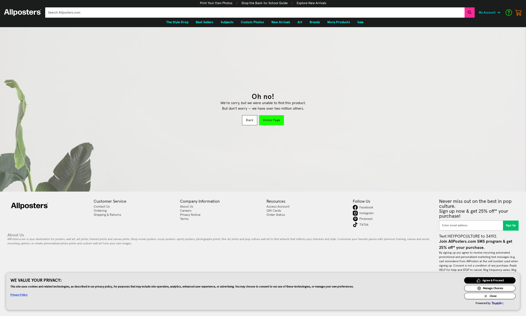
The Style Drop (177, 22)
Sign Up (511, 225)
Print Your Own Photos (216, 3)
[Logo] (22, 12)
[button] (216, 3)
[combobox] (255, 12)
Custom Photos (252, 22)
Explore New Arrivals (311, 3)
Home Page (271, 120)
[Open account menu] (499, 12)
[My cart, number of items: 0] (518, 12)
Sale (360, 22)
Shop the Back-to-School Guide (264, 3)
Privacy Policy (19, 294)
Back (249, 120)
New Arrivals (280, 22)
